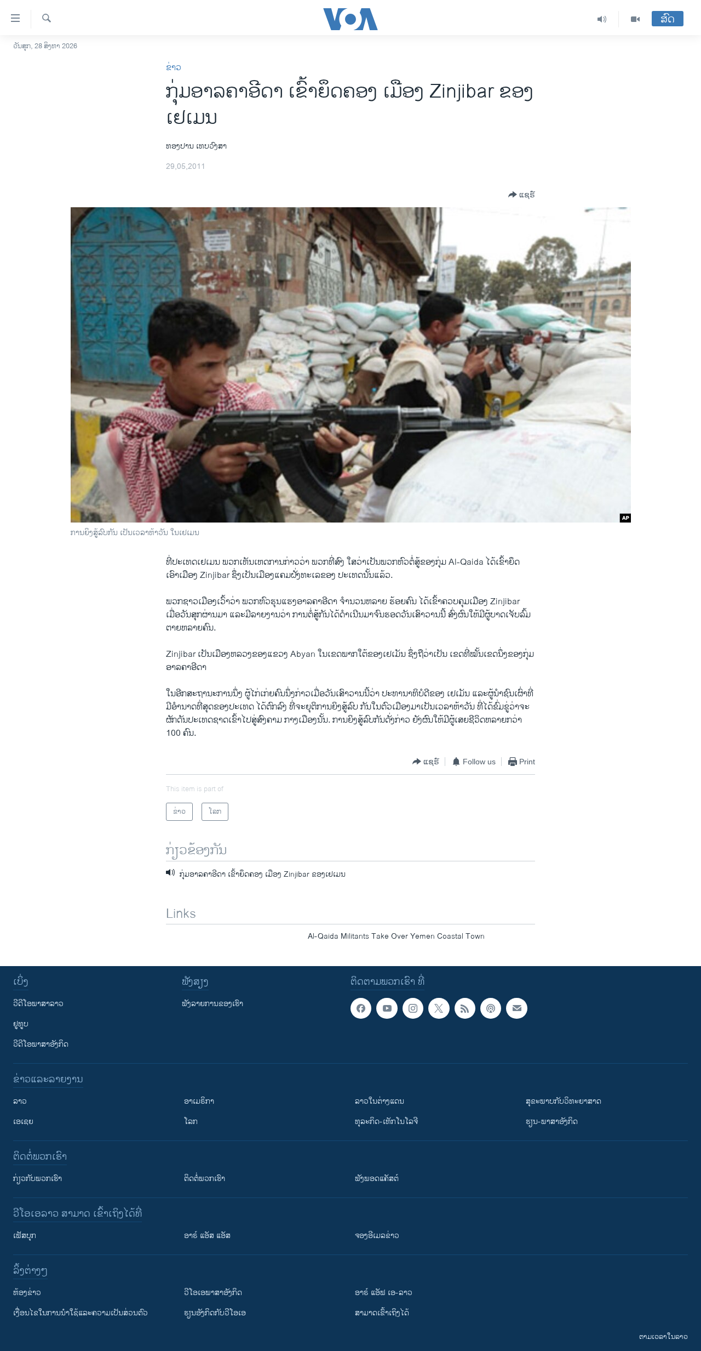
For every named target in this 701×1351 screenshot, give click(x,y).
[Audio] (602, 19)
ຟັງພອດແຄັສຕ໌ (377, 1178)
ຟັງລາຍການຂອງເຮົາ (212, 1003)
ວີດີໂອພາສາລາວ (38, 1003)
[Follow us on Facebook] (360, 1008)
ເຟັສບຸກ (24, 1235)
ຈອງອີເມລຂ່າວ (377, 1235)
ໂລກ (191, 1121)
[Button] (521, 194)
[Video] (635, 19)
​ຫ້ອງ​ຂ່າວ (27, 1292)
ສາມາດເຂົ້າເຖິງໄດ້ (382, 1313)
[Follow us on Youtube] (386, 1008)
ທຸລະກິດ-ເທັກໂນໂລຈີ (386, 1121)
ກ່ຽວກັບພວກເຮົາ (37, 1178)
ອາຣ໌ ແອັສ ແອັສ (207, 1235)
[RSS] (465, 1008)
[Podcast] (490, 1008)
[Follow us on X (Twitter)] (438, 1008)
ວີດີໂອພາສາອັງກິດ (40, 1044)
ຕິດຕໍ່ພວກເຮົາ (204, 1178)
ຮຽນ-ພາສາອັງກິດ (552, 1121)
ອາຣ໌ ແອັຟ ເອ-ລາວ (383, 1292)
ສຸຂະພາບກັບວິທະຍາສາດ (563, 1101)
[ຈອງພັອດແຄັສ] (516, 1008)
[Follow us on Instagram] (413, 1008)
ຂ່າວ (173, 67)
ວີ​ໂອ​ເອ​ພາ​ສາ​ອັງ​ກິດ (213, 1292)
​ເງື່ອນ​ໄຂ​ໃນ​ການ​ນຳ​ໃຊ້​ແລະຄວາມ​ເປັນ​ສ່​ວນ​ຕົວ (80, 1313)
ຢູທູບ (20, 1024)
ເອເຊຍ (23, 1121)
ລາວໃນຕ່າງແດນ (379, 1101)
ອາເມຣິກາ (199, 1101)
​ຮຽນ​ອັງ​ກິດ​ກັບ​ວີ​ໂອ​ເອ (215, 1313)
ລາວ (20, 1101)
